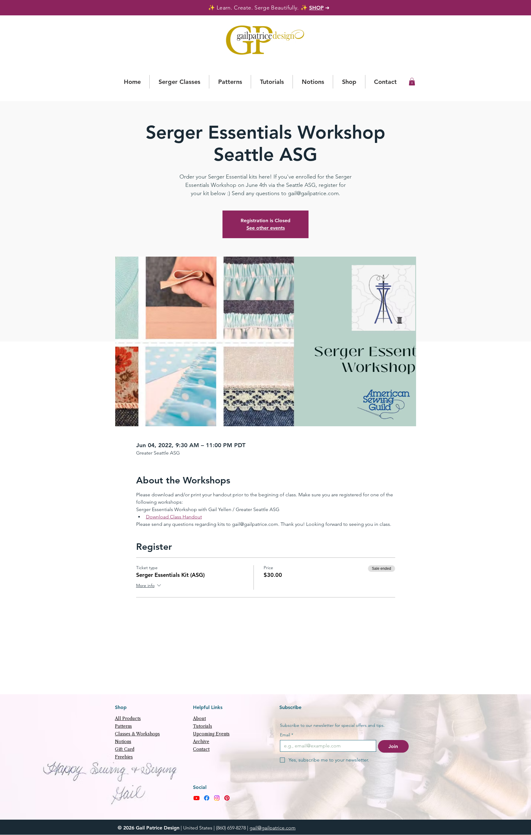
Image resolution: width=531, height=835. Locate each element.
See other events (265, 228)
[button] (412, 81)
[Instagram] (216, 798)
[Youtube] (196, 798)
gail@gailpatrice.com (273, 828)
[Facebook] (206, 798)
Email (286, 735)
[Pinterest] (226, 798)
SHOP (316, 8)
